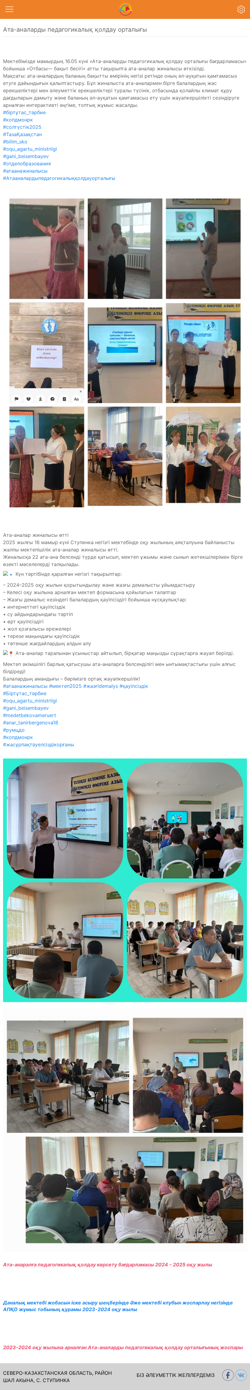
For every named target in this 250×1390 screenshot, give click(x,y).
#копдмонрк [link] (18, 120)
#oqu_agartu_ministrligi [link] (30, 149)
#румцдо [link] (14, 730)
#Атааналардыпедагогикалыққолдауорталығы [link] (59, 178)
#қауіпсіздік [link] (134, 686)
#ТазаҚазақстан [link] (22, 134)
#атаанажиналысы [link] (25, 171)
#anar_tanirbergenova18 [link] (30, 723)
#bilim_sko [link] (15, 142)
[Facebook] (227, 1375)
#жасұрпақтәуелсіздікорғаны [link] (38, 744)
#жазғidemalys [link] (100, 686)
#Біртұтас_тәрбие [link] (24, 693)
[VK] (240, 1375)
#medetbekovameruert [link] (29, 715)
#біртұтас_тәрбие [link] (24, 112)
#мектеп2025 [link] (65, 686)
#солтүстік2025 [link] (22, 127)
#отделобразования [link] (27, 163)
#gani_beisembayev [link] (26, 156)
